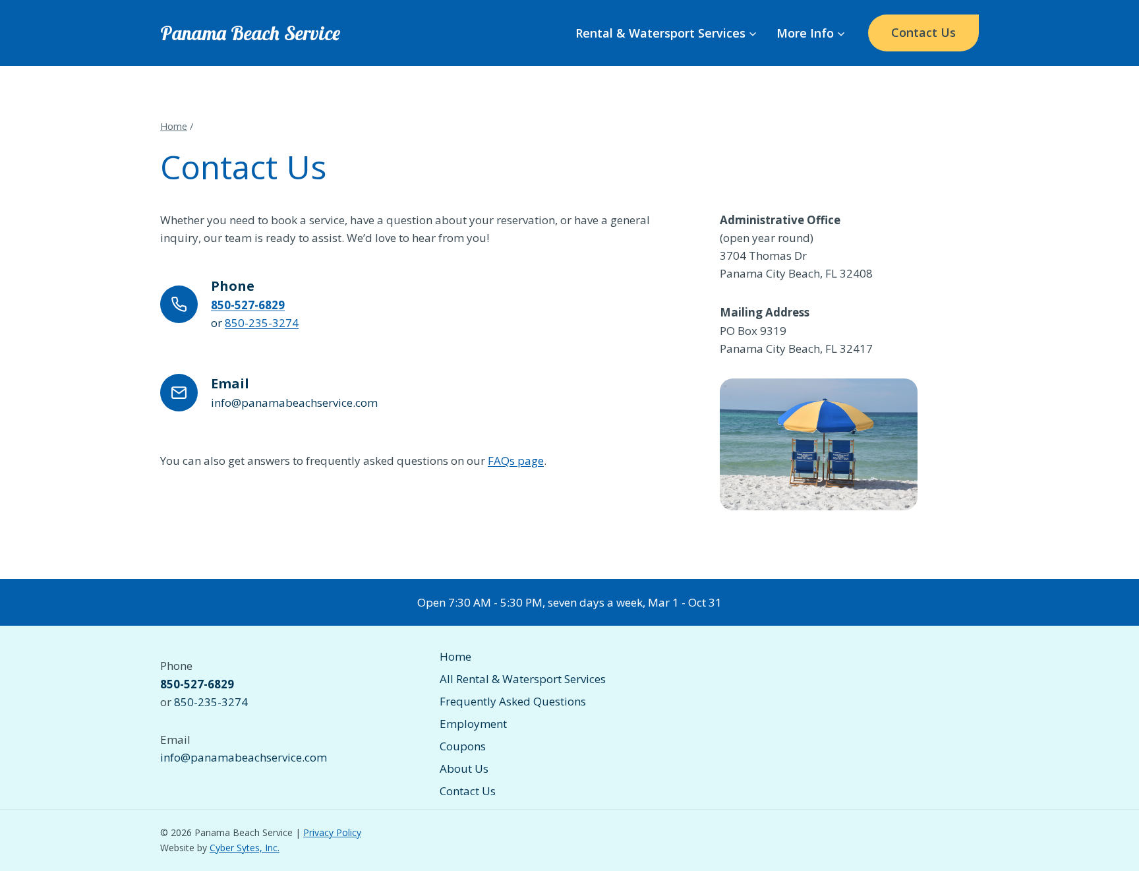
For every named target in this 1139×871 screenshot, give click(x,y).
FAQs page (516, 460)
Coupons (463, 746)
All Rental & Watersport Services (523, 678)
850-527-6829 (248, 305)
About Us (464, 768)
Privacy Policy (332, 832)
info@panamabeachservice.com (243, 757)
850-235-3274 (262, 322)
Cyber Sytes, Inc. (244, 847)
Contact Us (923, 32)
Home (455, 656)
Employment (473, 723)
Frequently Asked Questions (513, 701)
